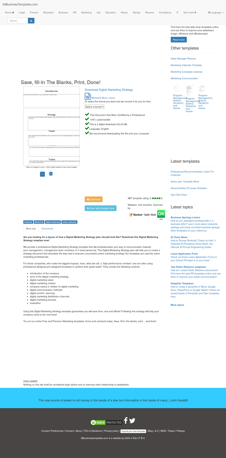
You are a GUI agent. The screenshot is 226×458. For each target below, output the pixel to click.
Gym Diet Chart (179, 194)
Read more (179, 39)
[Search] (31, 20)
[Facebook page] (126, 422)
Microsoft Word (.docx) (103, 97)
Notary (124, 12)
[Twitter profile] (132, 422)
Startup (136, 12)
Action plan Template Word (185, 181)
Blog (150, 430)
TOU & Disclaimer (93, 430)
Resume (149, 12)
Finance (34, 12)
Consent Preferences (52, 430)
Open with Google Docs (101, 208)
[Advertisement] (94, 49)
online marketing (69, 222)
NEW (163, 430)
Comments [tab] (47, 228)
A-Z (156, 430)
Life (98, 12)
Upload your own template (133, 431)
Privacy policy (111, 430)
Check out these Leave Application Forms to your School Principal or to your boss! (194, 257)
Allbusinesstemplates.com (94, 438)
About (79, 430)
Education (48, 12)
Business (63, 12)
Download (94, 199)
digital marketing (53, 222)
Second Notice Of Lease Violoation (189, 188)
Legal (22, 12)
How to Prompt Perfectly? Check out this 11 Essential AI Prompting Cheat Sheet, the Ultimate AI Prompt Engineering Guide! (193, 242)
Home (8, 12)
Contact (70, 430)
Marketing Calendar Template (186, 65)
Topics (171, 430)
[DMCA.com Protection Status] (106, 422)
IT (177, 12)
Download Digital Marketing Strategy (109, 89)
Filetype (181, 430)
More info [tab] (31, 228)
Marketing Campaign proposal (186, 71)
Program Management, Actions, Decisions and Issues (180, 102)
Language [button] (216, 12)
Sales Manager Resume (183, 58)
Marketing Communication (184, 78)
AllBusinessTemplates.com (20, 4)
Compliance (165, 12)
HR (74, 12)
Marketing (86, 12)
